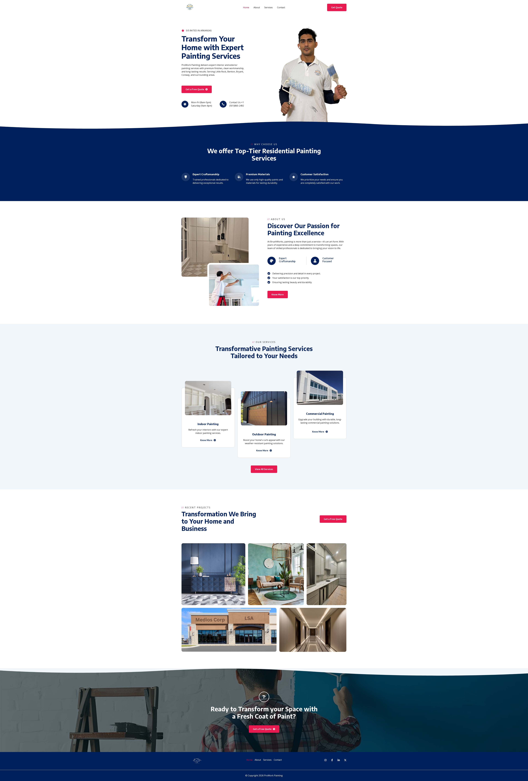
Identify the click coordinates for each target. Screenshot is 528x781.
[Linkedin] (338, 760)
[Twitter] (345, 760)
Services (268, 7)
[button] (336, 7)
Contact (281, 7)
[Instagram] (325, 760)
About (257, 7)
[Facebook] (332, 760)
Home (246, 7)
